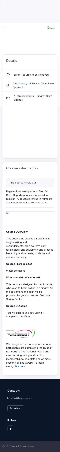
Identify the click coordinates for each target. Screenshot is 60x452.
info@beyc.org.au (21, 398)
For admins (16, 408)
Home (5, 40)
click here (19, 366)
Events (16, 40)
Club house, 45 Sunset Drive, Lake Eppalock (33, 85)
